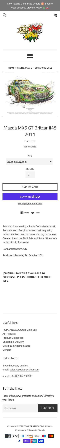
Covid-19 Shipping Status (16, 345)
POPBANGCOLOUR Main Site (19, 329)
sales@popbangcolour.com (24, 369)
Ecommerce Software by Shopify (30, 430)
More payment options (30, 203)
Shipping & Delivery (13, 341)
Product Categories (13, 337)
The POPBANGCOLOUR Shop (38, 426)
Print (30, 156)
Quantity (30, 169)
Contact (6, 349)
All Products (9, 333)
